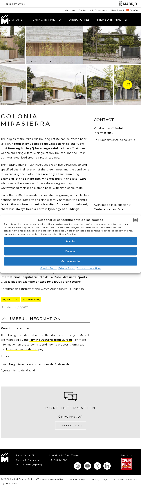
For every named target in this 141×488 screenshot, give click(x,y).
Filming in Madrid (45, 19)
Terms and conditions (89, 268)
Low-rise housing (30, 299)
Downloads (101, 10)
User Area (116, 10)
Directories (79, 19)
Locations (13, 19)
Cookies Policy (48, 268)
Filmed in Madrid (112, 19)
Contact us (85, 10)
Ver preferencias (70, 261)
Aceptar (70, 241)
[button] (135, 220)
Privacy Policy (66, 268)
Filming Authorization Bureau (51, 339)
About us (69, 10)
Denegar (70, 251)
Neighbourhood (10, 299)
